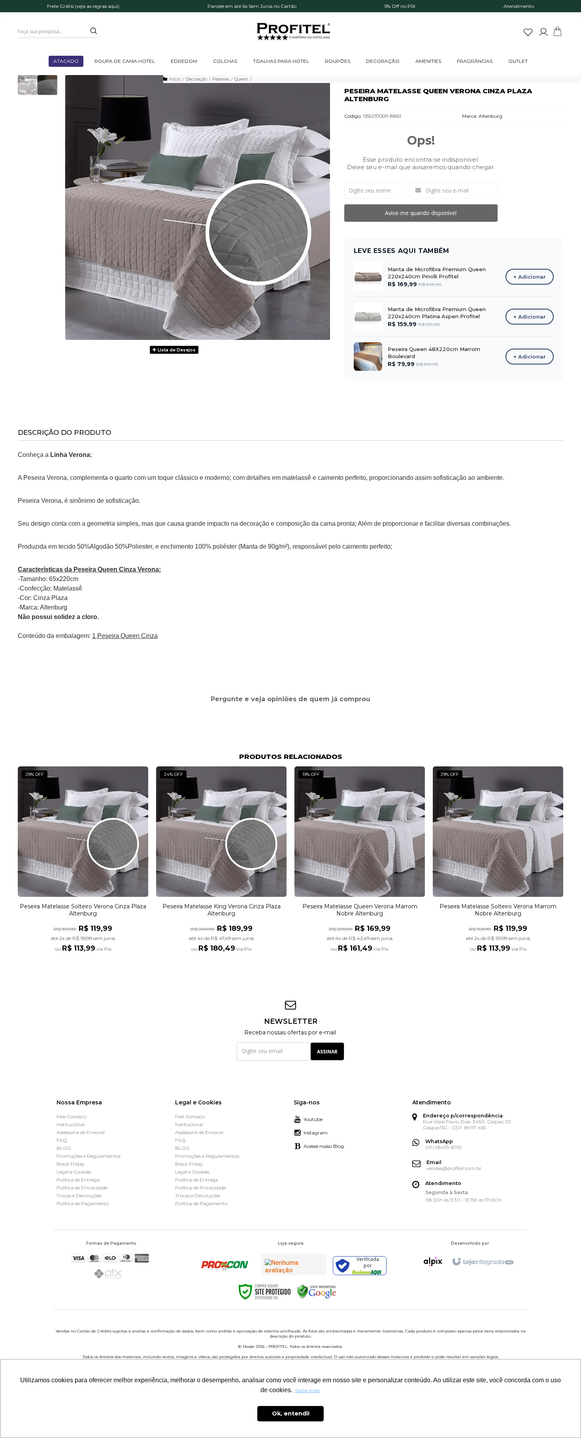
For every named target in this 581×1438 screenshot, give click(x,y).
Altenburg (490, 116)
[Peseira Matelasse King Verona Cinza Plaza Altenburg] (221, 864)
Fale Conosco (71, 1116)
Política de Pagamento (83, 1203)
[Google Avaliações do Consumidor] (293, 1264)
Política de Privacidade (82, 1188)
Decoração (196, 79)
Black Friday (71, 1164)
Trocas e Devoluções (79, 1195)
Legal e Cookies (74, 1172)
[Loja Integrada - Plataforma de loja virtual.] (482, 1262)
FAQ (62, 1140)
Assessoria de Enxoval (81, 1132)
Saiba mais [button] (307, 1390)
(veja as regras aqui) (97, 6)
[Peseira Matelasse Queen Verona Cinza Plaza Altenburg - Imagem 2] (47, 85)
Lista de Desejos (176, 350)
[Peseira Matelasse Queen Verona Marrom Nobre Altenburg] (359, 864)
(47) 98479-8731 (443, 1147)
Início (175, 79)
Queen (241, 79)
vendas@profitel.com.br (453, 1168)
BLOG (64, 1148)
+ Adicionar (529, 277)
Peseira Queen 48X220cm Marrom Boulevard (434, 352)
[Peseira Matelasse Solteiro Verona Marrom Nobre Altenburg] (498, 864)
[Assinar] (327, 1051)
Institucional (71, 1124)
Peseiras (220, 79)
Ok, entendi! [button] (290, 1413)
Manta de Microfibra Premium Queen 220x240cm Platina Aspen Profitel (437, 312)
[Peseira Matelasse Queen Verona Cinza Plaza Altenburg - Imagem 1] (28, 85)
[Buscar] (90, 31)
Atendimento (519, 6)
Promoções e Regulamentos (89, 1156)
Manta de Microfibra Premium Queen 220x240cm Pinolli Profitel (437, 272)
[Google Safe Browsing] (316, 1292)
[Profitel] (293, 32)
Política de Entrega (78, 1180)
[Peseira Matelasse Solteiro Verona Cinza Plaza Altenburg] (83, 864)
